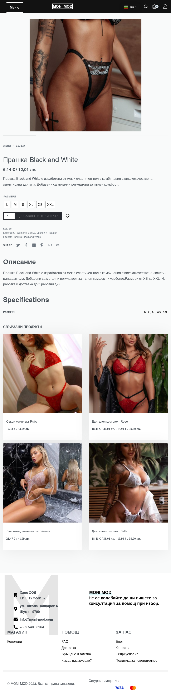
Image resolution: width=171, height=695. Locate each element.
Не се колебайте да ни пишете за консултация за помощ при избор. (124, 597)
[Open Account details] (165, 6)
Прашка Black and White (27, 236)
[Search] (146, 6)
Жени (7, 145)
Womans (22, 232)
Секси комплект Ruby (21, 421)
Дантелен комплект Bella (109, 531)
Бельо (20, 145)
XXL (165, 312)
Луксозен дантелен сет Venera (28, 531)
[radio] (7, 204)
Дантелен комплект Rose (110, 421)
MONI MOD (62, 6)
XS (159, 312)
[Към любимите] (67, 216)
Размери (10, 196)
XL (153, 312)
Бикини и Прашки (46, 232)
